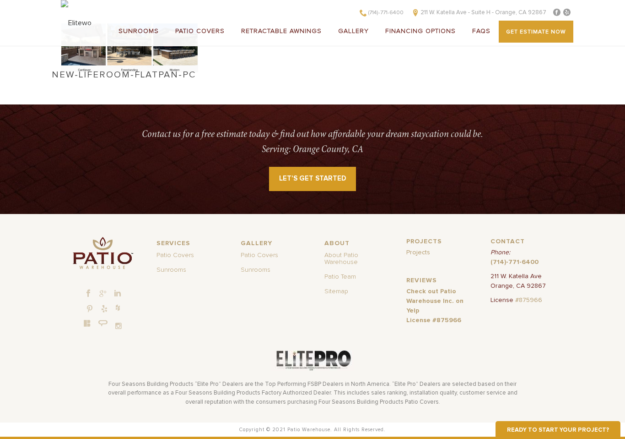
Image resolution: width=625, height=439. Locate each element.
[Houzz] (117, 307)
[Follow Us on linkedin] (117, 294)
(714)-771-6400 (386, 13)
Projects (418, 252)
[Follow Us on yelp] (104, 309)
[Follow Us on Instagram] (118, 326)
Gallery (353, 31)
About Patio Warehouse (341, 258)
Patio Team (340, 277)
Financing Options (420, 31)
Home (451, 87)
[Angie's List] (103, 323)
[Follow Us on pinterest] (89, 309)
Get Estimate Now (536, 32)
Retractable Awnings (281, 31)
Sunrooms (139, 31)
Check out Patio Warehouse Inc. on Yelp (434, 301)
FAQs (481, 31)
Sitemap (336, 291)
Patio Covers (200, 31)
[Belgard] (87, 323)
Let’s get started (312, 178)
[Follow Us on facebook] (88, 294)
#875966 (528, 300)
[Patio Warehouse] (103, 253)
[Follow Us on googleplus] (103, 294)
